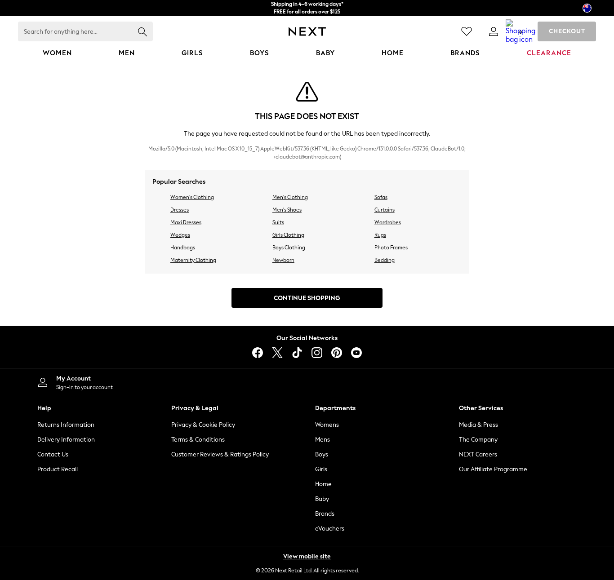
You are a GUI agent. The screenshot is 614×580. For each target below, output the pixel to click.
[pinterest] (337, 353)
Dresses (179, 210)
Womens (327, 425)
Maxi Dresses (185, 222)
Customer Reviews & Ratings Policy (220, 454)
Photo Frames (391, 247)
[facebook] (257, 353)
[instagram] (317, 353)
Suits (278, 222)
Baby (322, 499)
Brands (324, 514)
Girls (321, 469)
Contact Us (52, 454)
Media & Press (478, 425)
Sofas (380, 197)
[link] (493, 31)
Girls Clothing (288, 235)
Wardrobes (387, 222)
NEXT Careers (478, 454)
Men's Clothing (290, 197)
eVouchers (329, 528)
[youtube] (356, 353)
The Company (478, 439)
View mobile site (307, 556)
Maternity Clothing (193, 260)
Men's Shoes (287, 210)
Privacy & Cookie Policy (203, 425)
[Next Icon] (307, 31)
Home (323, 484)
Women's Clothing (192, 197)
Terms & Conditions (198, 439)
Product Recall (57, 469)
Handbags (182, 247)
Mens (322, 439)
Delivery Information (66, 439)
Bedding (384, 260)
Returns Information (65, 425)
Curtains (384, 210)
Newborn (283, 260)
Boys (321, 454)
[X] (277, 353)
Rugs (380, 235)
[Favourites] (466, 31)
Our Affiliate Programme (493, 469)
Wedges (180, 235)
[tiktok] (297, 353)
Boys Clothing (288, 247)
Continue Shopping (307, 298)
